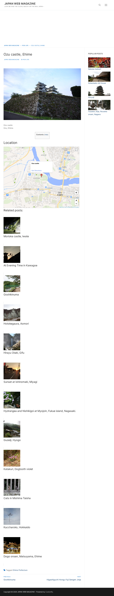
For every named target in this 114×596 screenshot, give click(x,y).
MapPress (61, 207)
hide (46, 135)
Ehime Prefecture (20, 570)
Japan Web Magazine (11, 59)
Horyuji (91, 97)
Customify (49, 592)
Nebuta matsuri (94, 69)
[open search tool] (100, 5)
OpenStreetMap (75, 207)
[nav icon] (106, 5)
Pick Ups (25, 59)
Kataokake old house (97, 83)
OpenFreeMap (67, 207)
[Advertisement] (57, 26)
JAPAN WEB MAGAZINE (20, 3)
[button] (41, 175)
